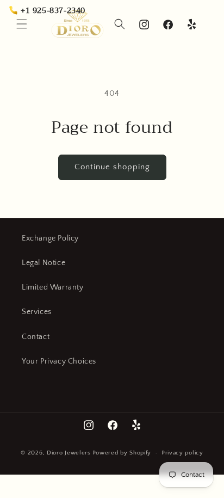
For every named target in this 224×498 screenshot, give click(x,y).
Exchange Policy (50, 238)
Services (37, 312)
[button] (22, 24)
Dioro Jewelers (69, 453)
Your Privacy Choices (59, 361)
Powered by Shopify (122, 453)
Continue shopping (112, 166)
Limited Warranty (53, 287)
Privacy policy (182, 453)
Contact (35, 337)
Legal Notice (43, 263)
